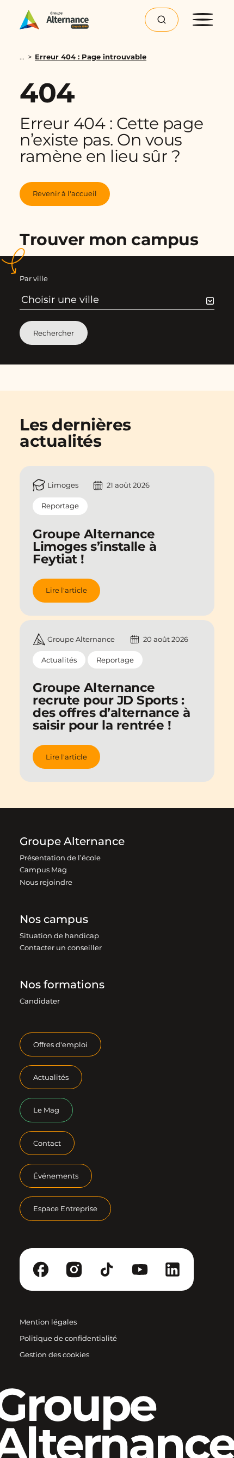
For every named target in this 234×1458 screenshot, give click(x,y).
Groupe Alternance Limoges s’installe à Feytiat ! (94, 546)
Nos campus (54, 919)
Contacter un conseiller (61, 947)
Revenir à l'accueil (65, 193)
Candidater (40, 1001)
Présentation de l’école (60, 857)
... (22, 56)
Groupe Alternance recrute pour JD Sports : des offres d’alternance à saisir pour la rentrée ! (111, 706)
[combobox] (117, 300)
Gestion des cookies (54, 1354)
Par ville (34, 278)
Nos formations (62, 985)
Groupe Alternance (72, 841)
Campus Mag (43, 869)
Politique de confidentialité (68, 1338)
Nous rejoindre (46, 882)
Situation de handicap (59, 935)
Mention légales (48, 1322)
